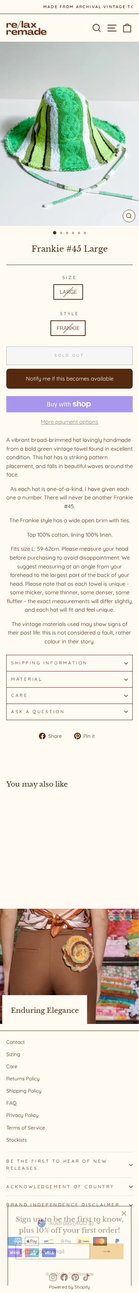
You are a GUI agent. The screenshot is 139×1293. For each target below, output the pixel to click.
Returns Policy (23, 1078)
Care (19, 695)
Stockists (16, 1139)
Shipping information (49, 663)
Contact (15, 1042)
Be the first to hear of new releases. (56, 1164)
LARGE (68, 291)
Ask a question (38, 711)
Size (69, 277)
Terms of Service (25, 1127)
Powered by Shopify (69, 1287)
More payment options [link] (69, 421)
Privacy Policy (22, 1115)
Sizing (13, 1054)
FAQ (11, 1103)
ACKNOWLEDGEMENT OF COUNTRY (60, 1186)
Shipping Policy (24, 1090)
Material (26, 679)
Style (69, 313)
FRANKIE (68, 327)
